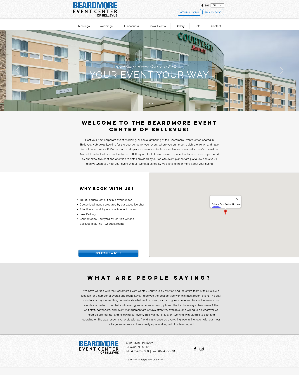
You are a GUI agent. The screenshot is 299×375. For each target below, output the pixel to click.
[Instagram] (207, 5)
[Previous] (17, 71)
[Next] (281, 71)
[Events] (152, 103)
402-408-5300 (140, 351)
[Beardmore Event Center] (146, 103)
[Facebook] (202, 5)
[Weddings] (149, 103)
